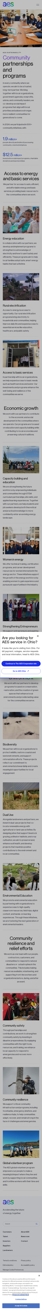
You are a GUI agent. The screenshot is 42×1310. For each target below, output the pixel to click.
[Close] (39, 1275)
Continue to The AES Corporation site (21, 663)
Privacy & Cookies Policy (21, 1294)
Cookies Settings (21, 1299)
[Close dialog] (38, 636)
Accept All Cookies (21, 1305)
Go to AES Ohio (19, 671)
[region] (21, 1291)
